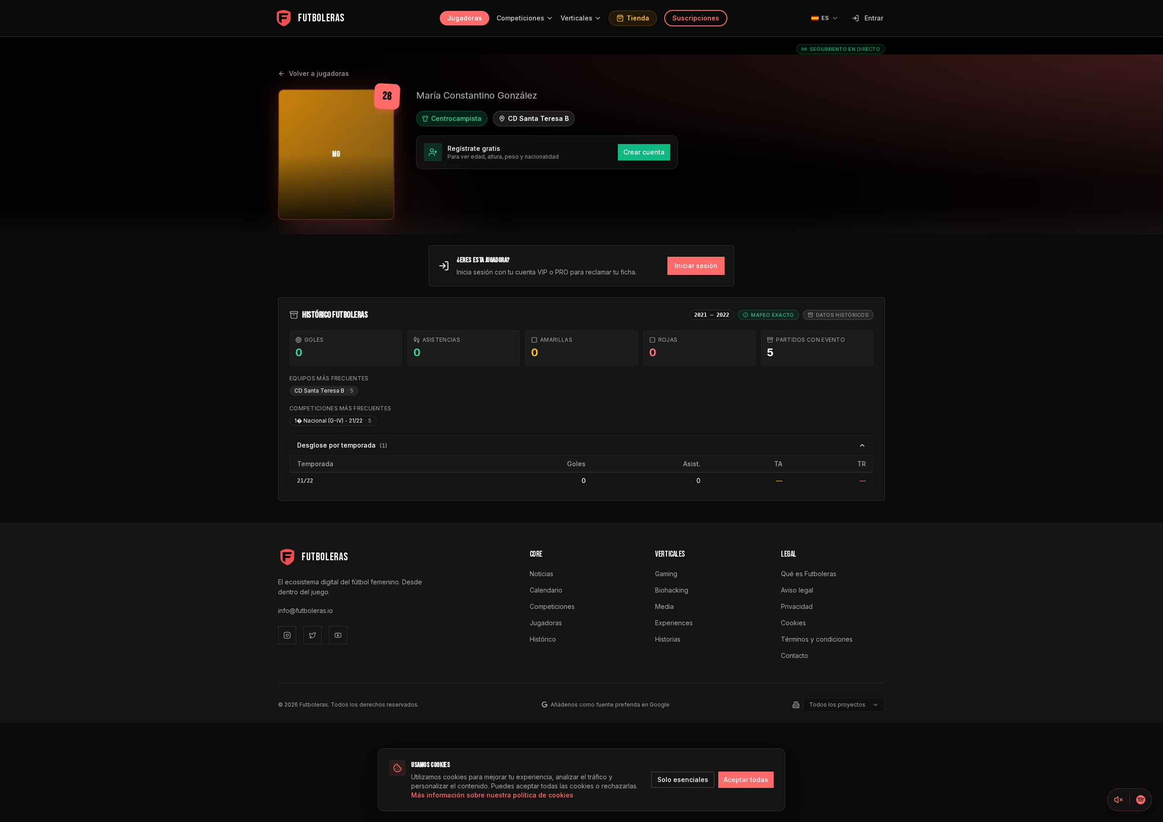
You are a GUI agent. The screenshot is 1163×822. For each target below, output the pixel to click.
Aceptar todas (746, 779)
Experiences (674, 623)
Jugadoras (464, 18)
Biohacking (671, 590)
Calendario (546, 590)
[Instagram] (287, 635)
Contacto (794, 655)
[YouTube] (338, 635)
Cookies (793, 623)
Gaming (666, 574)
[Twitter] (312, 635)
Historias (668, 639)
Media (664, 606)
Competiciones (520, 18)
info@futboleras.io (305, 610)
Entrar (874, 18)
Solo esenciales (682, 779)
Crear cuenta (644, 152)
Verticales (576, 18)
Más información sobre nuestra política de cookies (492, 795)
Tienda (637, 18)
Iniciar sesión (696, 265)
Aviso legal (797, 590)
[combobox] (844, 704)
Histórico (543, 639)
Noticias (541, 574)
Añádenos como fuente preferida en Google (610, 704)
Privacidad (797, 606)
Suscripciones (695, 18)
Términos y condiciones (817, 639)
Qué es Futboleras (808, 574)
